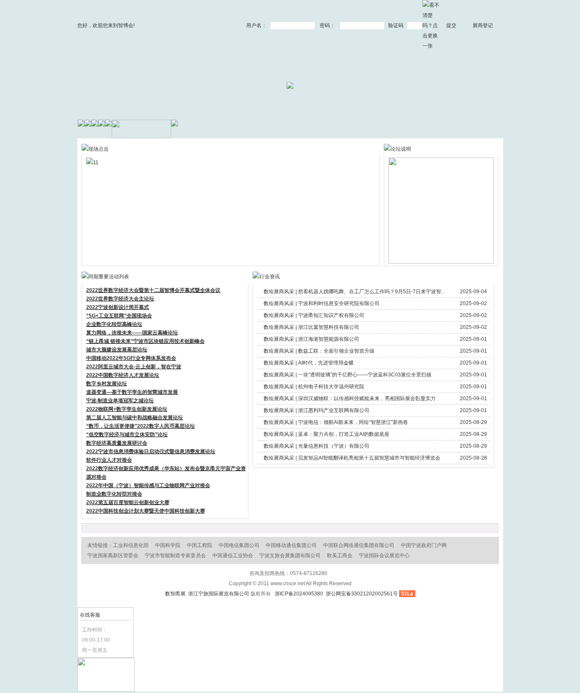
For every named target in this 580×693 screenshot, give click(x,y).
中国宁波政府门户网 (424, 545)
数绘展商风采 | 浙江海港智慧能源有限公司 (311, 339)
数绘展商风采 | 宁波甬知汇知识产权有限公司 (314, 315)
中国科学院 (167, 545)
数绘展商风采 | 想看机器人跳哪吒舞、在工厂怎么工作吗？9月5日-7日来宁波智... (354, 292)
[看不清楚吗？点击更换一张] (431, 25)
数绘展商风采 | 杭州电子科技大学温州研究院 (314, 387)
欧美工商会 (339, 555)
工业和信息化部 (131, 545)
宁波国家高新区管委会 (112, 555)
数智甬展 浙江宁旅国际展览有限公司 (207, 594)
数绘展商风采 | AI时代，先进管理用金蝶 (309, 363)
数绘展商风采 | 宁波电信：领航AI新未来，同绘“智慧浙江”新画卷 (336, 422)
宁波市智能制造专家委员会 (175, 555)
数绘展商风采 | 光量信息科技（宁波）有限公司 (316, 446)
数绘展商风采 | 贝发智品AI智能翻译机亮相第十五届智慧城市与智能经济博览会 (352, 458)
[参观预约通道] (106, 690)
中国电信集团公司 (239, 545)
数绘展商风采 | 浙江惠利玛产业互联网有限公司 (316, 410)
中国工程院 (199, 545)
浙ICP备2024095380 (299, 594)
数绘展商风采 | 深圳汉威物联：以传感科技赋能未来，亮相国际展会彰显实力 (350, 398)
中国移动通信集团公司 (291, 545)
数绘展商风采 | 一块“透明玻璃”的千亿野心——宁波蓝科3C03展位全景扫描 (347, 375)
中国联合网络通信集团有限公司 (358, 545)
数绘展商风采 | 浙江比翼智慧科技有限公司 (311, 327)
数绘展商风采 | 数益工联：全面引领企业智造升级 (319, 351)
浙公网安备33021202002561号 (361, 594)
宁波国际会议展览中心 (384, 555)
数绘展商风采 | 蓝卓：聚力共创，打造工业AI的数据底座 (326, 434)
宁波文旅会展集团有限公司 (290, 555)
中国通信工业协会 (232, 555)
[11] (193, 162)
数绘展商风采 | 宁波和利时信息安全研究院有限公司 (322, 303)
